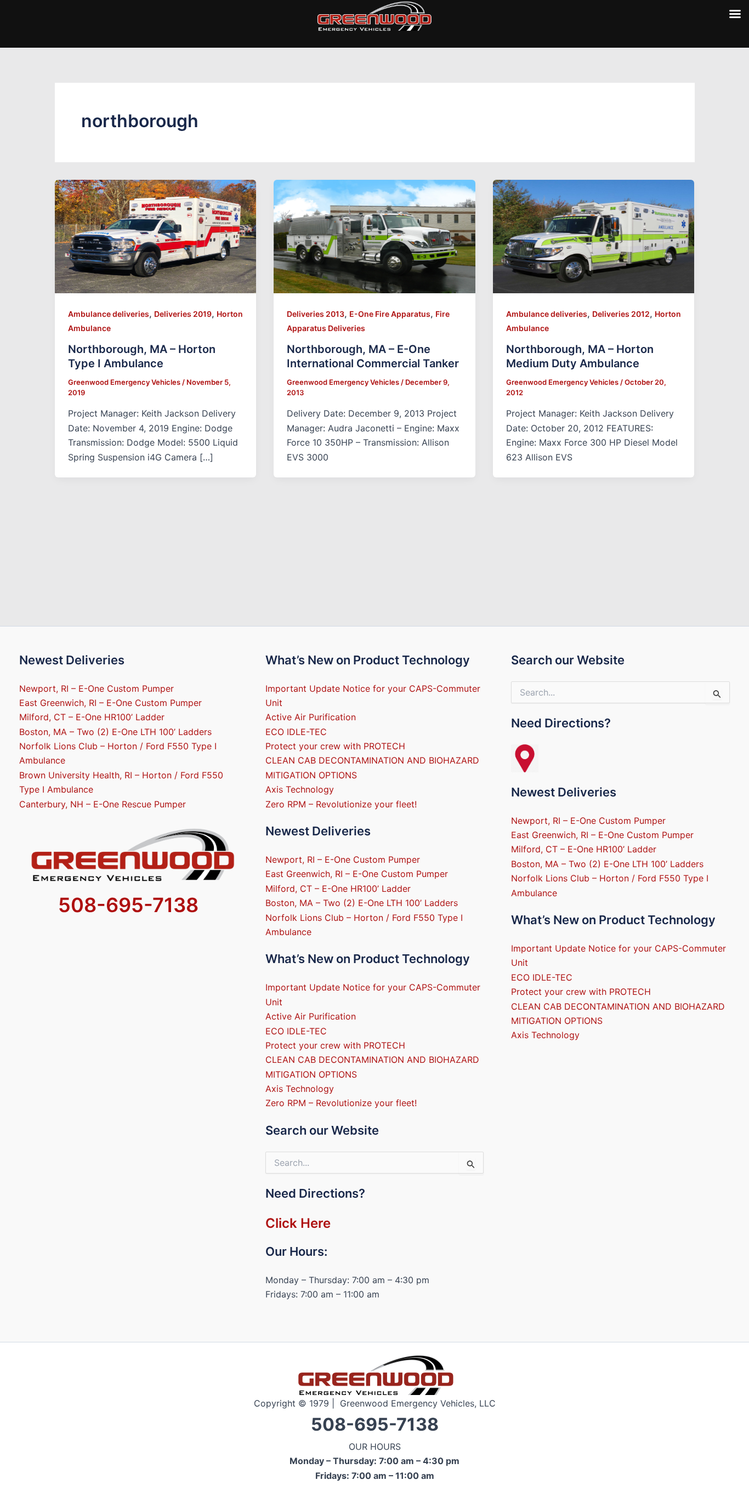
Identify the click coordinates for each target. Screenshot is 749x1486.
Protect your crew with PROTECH (335, 746)
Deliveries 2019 (183, 313)
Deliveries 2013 (315, 313)
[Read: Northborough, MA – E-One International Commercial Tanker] (374, 235)
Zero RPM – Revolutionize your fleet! (341, 804)
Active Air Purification (310, 716)
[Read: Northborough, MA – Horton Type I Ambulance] (156, 235)
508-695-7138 (128, 905)
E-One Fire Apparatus (389, 313)
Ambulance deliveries (108, 313)
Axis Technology (299, 789)
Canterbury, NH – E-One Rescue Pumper (102, 804)
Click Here (298, 1223)
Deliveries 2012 (621, 313)
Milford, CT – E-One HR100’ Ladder (91, 716)
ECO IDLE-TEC (296, 731)
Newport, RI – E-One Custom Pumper (96, 688)
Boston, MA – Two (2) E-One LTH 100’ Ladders (115, 731)
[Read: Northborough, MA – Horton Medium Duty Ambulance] (594, 235)
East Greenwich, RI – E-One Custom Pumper (110, 702)
